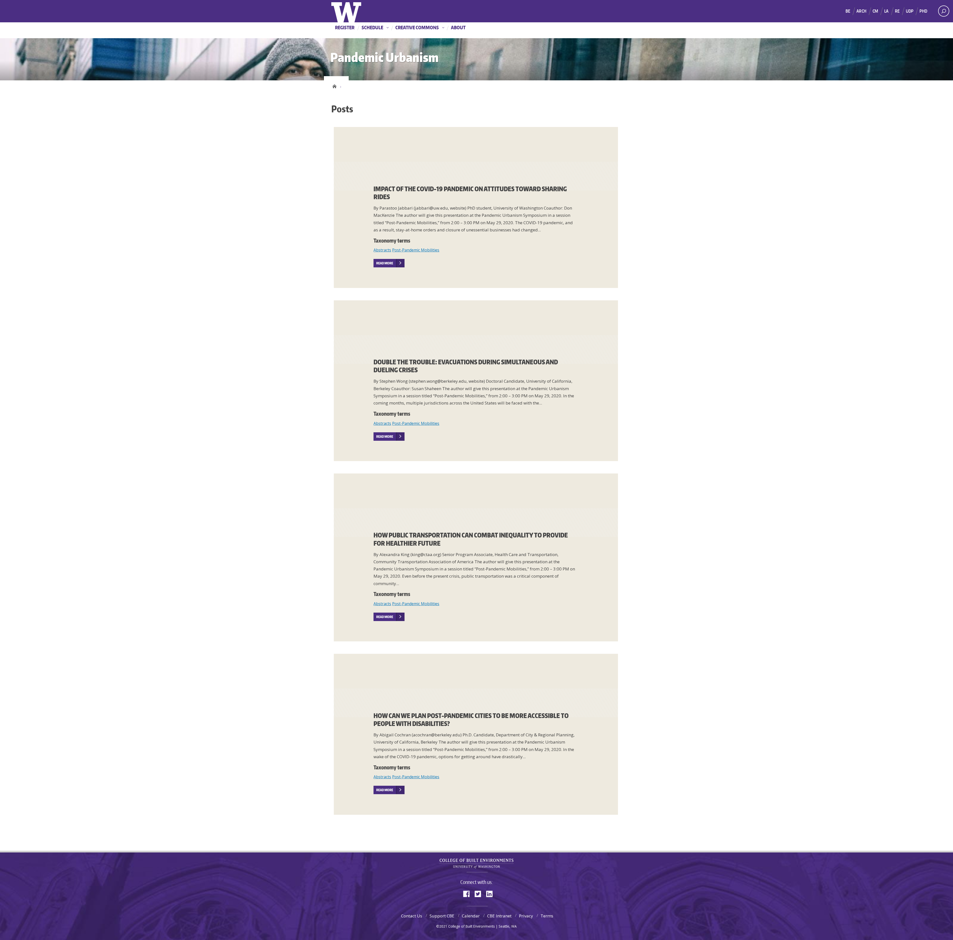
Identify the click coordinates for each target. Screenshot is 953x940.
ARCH (861, 11)
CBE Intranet (499, 916)
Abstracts (382, 250)
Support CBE (442, 916)
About (458, 27)
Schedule (372, 27)
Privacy (526, 916)
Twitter (480, 893)
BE (848, 11)
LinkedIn (491, 893)
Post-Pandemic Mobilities (415, 250)
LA (886, 11)
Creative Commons (417, 27)
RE (897, 11)
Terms (547, 916)
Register (344, 27)
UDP (910, 11)
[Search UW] (943, 11)
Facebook (468, 893)
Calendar (471, 916)
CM (875, 11)
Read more (384, 263)
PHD (923, 11)
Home (334, 85)
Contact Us (411, 916)
